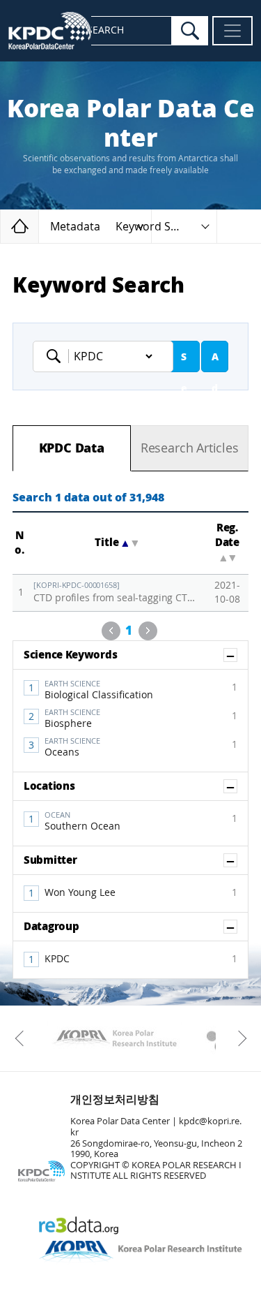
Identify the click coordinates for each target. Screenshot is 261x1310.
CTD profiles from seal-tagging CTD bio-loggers (116, 592)
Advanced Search (215, 361)
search (190, 30)
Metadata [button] (75, 226)
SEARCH (105, 30)
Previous (111, 630)
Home (38, 226)
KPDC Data (71, 448)
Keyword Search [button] (158, 226)
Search (183, 361)
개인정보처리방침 (114, 1099)
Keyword (58, 356)
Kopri (114, 1038)
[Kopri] (114, 1038)
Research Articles (190, 448)
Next (148, 630)
